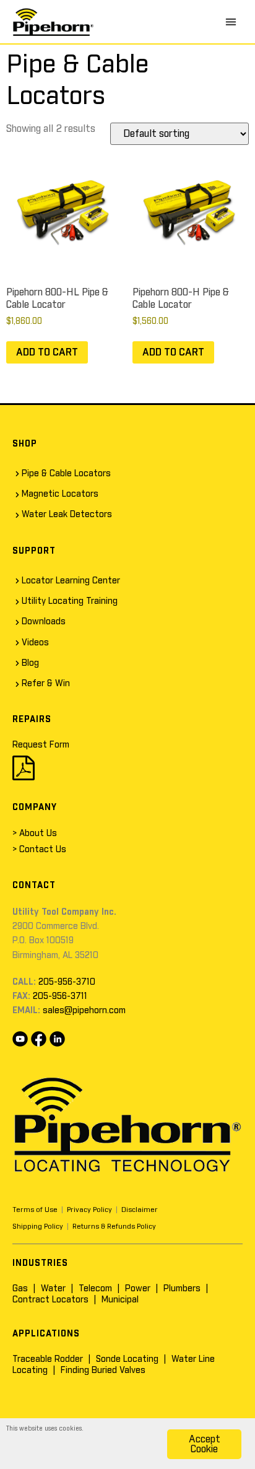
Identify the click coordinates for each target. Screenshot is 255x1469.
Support (34, 551)
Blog (30, 663)
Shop (24, 444)
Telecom (95, 1288)
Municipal (120, 1300)
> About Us (34, 833)
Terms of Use (35, 1209)
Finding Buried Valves (103, 1370)
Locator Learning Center (71, 581)
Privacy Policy (89, 1209)
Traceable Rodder (47, 1359)
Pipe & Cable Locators (66, 473)
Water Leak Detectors (67, 514)
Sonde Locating (127, 1359)
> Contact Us (39, 849)
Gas (20, 1288)
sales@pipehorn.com (84, 1010)
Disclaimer (139, 1209)
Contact (34, 885)
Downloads (44, 621)
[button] (231, 21)
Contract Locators (50, 1300)
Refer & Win (46, 683)
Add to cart (47, 352)
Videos (35, 643)
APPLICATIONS (46, 1334)
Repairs (31, 719)
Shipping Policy (37, 1226)
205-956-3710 (66, 982)
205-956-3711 (60, 996)
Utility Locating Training (70, 601)
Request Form (40, 745)
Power (137, 1288)
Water (53, 1288)
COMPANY (34, 807)
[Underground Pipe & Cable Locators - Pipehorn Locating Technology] (53, 21)
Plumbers (182, 1288)
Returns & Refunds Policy (114, 1226)
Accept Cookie (204, 1444)
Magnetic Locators (60, 494)
